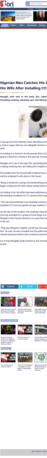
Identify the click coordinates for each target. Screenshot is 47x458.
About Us (38, 451)
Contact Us (41, 9)
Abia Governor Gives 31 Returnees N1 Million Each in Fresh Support (9, 311)
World (22, 25)
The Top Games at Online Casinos (24, 338)
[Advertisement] (23, 53)
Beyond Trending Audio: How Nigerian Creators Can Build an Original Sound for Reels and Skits (8, 341)
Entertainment (32, 25)
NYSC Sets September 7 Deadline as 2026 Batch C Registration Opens (25, 367)
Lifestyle (42, 25)
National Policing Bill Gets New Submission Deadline (25, 311)
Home (31, 9)
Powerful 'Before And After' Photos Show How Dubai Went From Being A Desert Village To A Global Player (24, 15)
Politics (13, 25)
